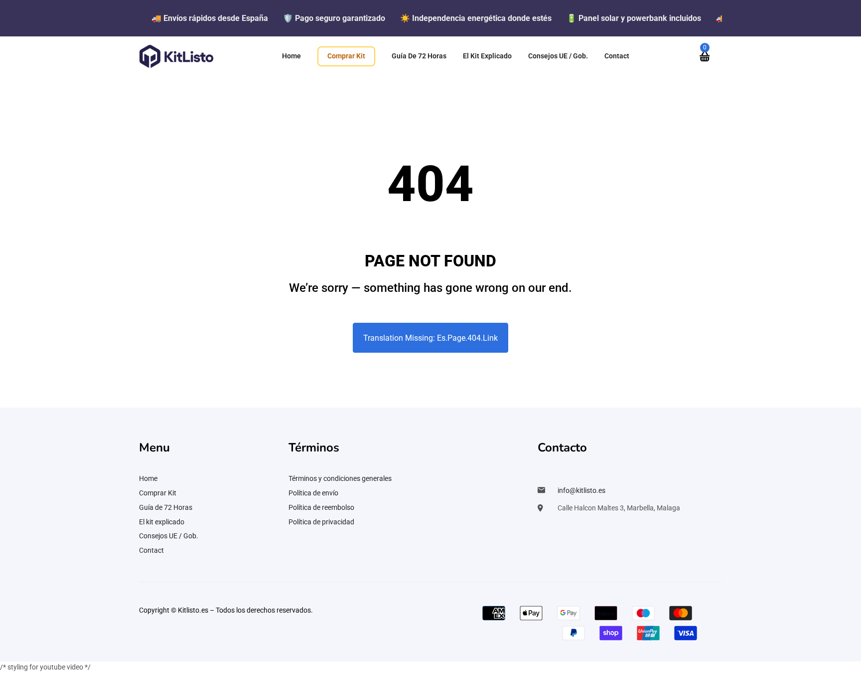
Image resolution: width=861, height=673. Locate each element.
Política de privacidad (321, 522)
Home (148, 478)
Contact (151, 550)
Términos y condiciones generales (340, 478)
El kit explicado (161, 522)
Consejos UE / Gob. (168, 536)
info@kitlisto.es (581, 490)
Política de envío (313, 493)
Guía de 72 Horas (165, 507)
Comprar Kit (157, 493)
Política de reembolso (321, 507)
